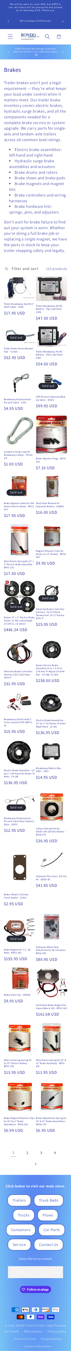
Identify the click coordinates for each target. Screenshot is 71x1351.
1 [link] (13, 1152)
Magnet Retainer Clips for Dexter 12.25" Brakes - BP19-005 (51, 553)
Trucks (24, 1215)
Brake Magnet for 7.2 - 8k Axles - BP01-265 (17, 951)
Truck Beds (48, 1200)
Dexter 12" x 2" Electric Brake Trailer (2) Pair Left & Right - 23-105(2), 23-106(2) (19, 620)
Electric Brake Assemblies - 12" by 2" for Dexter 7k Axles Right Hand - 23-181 (51, 723)
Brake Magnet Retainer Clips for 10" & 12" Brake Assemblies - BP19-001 (19, 1121)
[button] (10, 36)
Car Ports (52, 1229)
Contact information (37, 1346)
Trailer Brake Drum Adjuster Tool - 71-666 (19, 350)
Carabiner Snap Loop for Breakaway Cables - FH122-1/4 (19, 454)
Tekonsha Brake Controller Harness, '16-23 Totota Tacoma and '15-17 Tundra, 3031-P (50, 614)
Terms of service (25, 1339)
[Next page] (35, 1164)
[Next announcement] (63, 21)
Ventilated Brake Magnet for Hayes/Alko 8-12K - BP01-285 (51, 1007)
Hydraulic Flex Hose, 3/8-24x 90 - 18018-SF (51, 878)
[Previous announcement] (8, 21)
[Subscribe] (57, 1272)
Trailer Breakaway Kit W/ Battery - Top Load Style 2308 (49, 308)
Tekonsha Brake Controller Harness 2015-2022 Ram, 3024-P (18, 674)
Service (19, 1244)
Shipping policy (51, 1339)
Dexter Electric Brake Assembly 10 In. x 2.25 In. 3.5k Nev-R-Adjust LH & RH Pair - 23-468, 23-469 (50, 670)
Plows (48, 1215)
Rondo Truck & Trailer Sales (34, 1325)
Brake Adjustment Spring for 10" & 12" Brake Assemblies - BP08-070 (51, 1121)
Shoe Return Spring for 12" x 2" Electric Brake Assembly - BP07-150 (19, 564)
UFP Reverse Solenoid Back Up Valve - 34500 (50, 398)
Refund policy (33, 1331)
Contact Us (48, 1244)
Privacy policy (57, 1331)
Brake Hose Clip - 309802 (17, 994)
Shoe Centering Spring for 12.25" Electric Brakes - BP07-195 (18, 1063)
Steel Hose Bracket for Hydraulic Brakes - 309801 (50, 505)
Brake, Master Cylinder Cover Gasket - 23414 (16, 896)
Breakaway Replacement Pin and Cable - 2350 (17, 401)
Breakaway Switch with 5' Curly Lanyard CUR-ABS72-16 (18, 722)
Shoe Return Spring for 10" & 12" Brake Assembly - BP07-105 (51, 1063)
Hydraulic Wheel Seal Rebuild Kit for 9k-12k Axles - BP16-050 (51, 950)
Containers (21, 1229)
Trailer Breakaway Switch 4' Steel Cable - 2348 (19, 305)
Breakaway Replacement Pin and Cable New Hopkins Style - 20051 (19, 821)
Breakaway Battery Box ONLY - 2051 (48, 770)
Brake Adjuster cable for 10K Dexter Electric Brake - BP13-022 (19, 506)
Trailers (19, 1200)
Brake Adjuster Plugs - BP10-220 (51, 460)
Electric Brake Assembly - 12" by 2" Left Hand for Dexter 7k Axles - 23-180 (19, 773)
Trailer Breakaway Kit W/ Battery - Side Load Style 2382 (49, 354)
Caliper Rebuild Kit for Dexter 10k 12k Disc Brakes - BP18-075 (51, 831)
